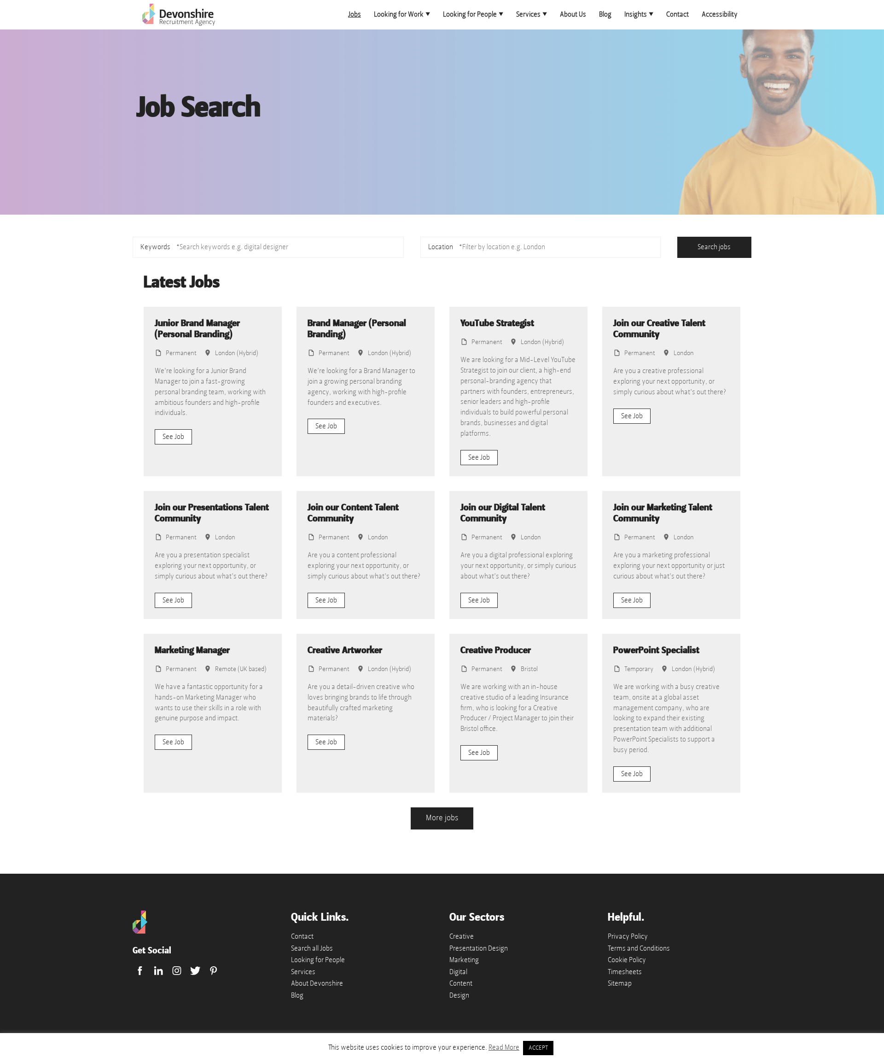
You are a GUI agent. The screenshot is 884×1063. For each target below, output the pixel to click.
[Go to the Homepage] (140, 931)
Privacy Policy (628, 936)
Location (440, 246)
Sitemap (620, 983)
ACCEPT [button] (538, 1048)
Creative (461, 936)
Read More (504, 1047)
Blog (605, 14)
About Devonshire (317, 983)
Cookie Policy (627, 959)
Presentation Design (478, 948)
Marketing (464, 959)
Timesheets (625, 971)
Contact (677, 14)
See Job (173, 436)
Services (528, 14)
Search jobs (714, 246)
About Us (573, 14)
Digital (458, 971)
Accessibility (720, 14)
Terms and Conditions (639, 948)
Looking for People (470, 14)
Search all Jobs (312, 948)
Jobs (354, 14)
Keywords (155, 246)
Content (460, 983)
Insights (635, 14)
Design (459, 995)
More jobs (442, 817)
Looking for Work (399, 14)
